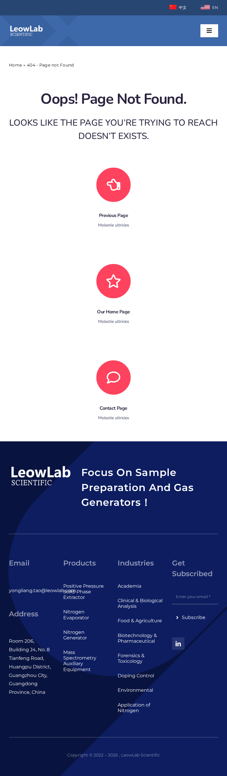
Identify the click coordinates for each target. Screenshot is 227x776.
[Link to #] (113, 377)
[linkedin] (178, 643)
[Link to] (113, 184)
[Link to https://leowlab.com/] (113, 281)
